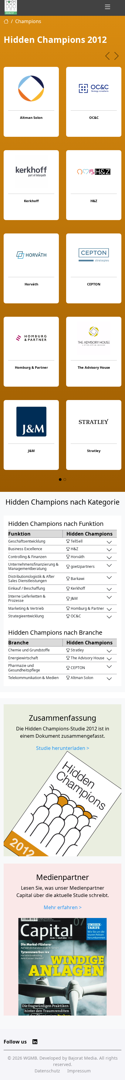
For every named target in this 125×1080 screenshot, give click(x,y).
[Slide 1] (60, 479)
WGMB (30, 1058)
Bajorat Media (82, 1058)
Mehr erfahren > (63, 907)
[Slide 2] (64, 479)
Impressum (79, 1071)
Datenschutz (47, 1071)
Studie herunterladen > (62, 748)
